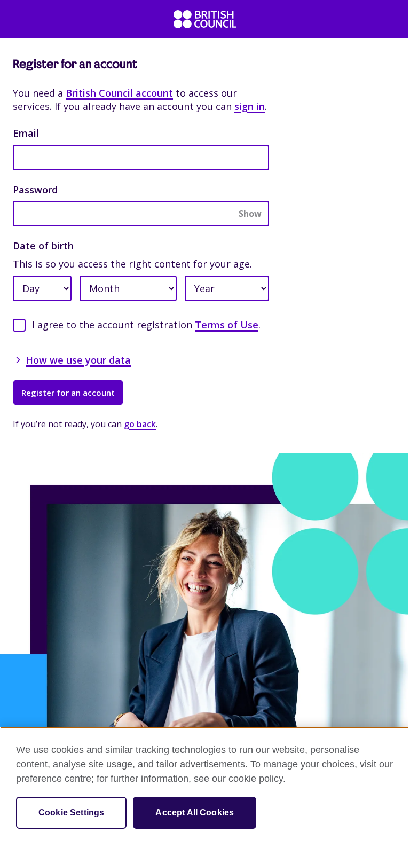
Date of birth (43, 245)
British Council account (119, 93)
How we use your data (78, 360)
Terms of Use (226, 324)
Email (26, 133)
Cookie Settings (71, 812)
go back (140, 424)
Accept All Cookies (194, 812)
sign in (249, 106)
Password (35, 189)
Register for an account (68, 392)
